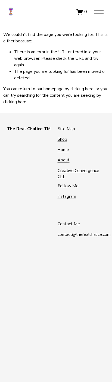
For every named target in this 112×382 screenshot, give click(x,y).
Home (63, 149)
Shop (62, 139)
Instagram (67, 196)
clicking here (82, 89)
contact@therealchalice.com (84, 234)
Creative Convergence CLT (78, 173)
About (64, 160)
